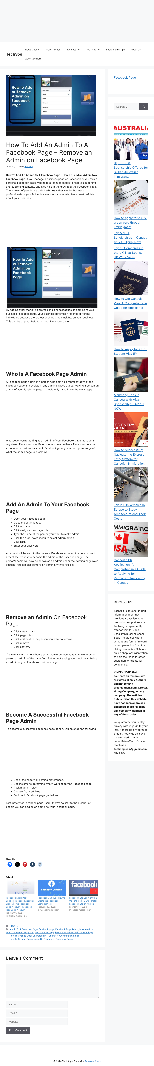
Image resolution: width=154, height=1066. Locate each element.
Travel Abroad (53, 49)
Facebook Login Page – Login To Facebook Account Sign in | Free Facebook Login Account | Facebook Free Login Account (20, 903)
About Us (136, 49)
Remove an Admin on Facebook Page (74, 932)
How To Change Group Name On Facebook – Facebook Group (41, 939)
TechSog (14, 54)
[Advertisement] (77, 21)
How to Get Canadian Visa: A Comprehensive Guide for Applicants (130, 303)
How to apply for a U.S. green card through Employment (130, 222)
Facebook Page (125, 77)
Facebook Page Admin (66, 929)
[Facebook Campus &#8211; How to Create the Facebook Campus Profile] (52, 888)
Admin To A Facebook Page (23, 929)
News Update (32, 49)
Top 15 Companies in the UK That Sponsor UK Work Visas (129, 252)
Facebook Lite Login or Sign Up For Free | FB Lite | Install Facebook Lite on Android (83, 900)
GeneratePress (93, 1061)
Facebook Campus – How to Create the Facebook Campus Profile (51, 900)
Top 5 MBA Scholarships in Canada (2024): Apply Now (130, 237)
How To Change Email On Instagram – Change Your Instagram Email (44, 935)
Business (71, 49)
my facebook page (44, 932)
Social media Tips (115, 49)
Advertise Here (33, 58)
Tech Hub (91, 49)
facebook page (46, 929)
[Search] (143, 107)
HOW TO (13, 926)
